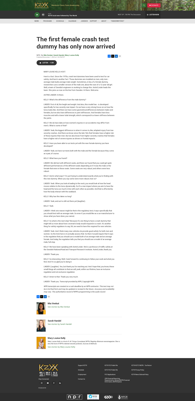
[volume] (43, 14)
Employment (82, 374)
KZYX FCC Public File (111, 365)
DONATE (154, 5)
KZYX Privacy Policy (138, 370)
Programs (47, 21)
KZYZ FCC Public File (111, 370)
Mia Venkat (48, 55)
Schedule (60, 21)
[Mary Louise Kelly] (41, 343)
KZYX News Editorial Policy (140, 374)
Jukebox (84, 21)
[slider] (46, 15)
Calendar (72, 21)
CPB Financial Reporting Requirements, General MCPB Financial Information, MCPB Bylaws (117, 380)
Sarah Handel (58, 55)
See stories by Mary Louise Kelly (61, 347)
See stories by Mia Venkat (59, 307)
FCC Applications (110, 374)
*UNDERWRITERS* (117, 21)
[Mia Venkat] (41, 308)
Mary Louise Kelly (72, 55)
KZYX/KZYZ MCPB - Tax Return (142, 365)
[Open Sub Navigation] (40, 21)
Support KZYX (82, 365)
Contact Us (81, 379)
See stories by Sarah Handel (60, 324)
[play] (37, 15)
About (103, 21)
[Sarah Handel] (41, 326)
